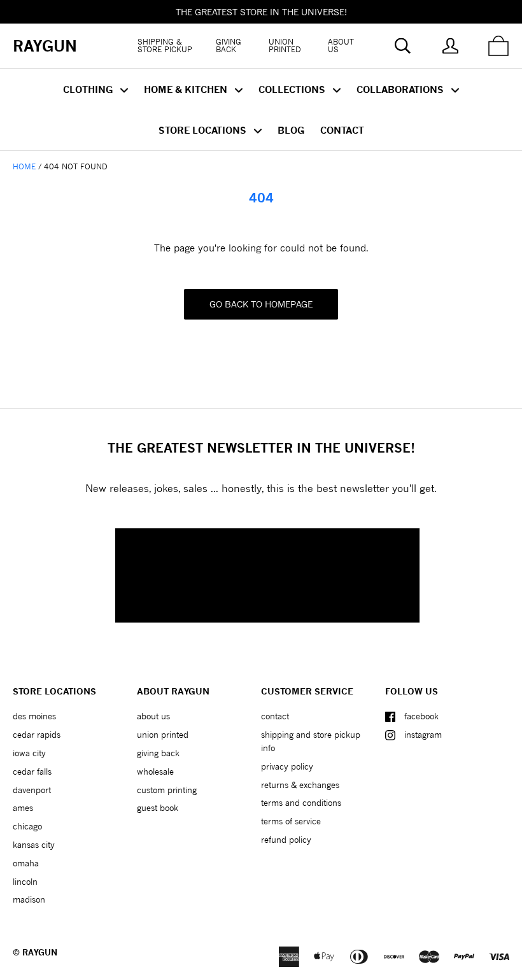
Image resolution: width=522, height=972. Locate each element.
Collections (293, 89)
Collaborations (401, 89)
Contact (342, 130)
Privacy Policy (287, 766)
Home (24, 166)
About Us (341, 45)
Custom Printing (167, 790)
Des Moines (34, 716)
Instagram (423, 734)
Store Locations (204, 130)
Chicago (27, 826)
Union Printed (285, 45)
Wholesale (155, 771)
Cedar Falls (32, 771)
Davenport (32, 790)
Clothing (89, 89)
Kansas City (34, 845)
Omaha (26, 863)
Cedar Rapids (36, 734)
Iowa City (29, 753)
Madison (29, 899)
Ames (23, 808)
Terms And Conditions (301, 803)
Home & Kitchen (187, 89)
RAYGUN (39, 952)
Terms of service (291, 821)
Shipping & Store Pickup (165, 45)
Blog (291, 130)
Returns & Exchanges (300, 785)
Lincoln (25, 882)
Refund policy (286, 840)
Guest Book (157, 808)
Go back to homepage (261, 304)
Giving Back (228, 45)
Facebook (421, 716)
